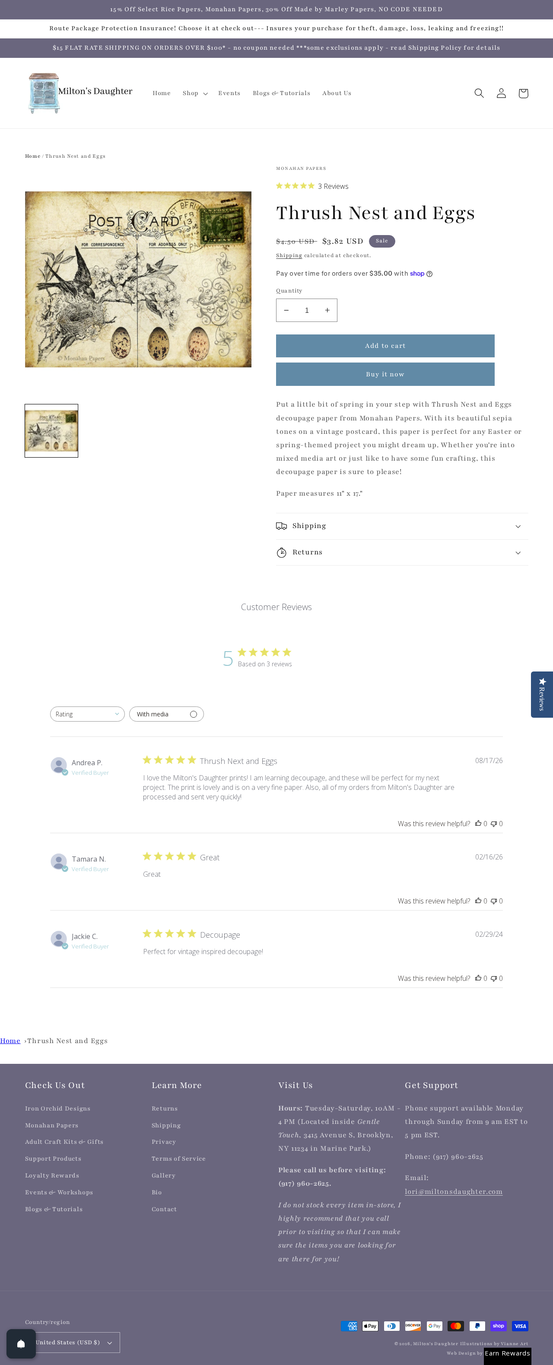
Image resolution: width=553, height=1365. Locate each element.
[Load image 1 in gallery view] (51, 430)
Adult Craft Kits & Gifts (64, 1142)
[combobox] (87, 714)
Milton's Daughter (435, 1344)
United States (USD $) (68, 1342)
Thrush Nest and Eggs (67, 1041)
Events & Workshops (59, 1192)
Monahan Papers (52, 1125)
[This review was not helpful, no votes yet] (494, 823)
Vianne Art (514, 1344)
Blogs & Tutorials (54, 1209)
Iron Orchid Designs (58, 1108)
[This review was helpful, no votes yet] (478, 823)
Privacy (164, 1142)
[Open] (21, 1344)
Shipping (289, 255)
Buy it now (385, 374)
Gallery (164, 1175)
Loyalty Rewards (52, 1175)
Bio (157, 1192)
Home (33, 156)
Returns (165, 1108)
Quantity (289, 291)
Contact (164, 1209)
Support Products (53, 1159)
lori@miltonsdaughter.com (454, 1191)
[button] (194, 93)
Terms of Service (179, 1159)
